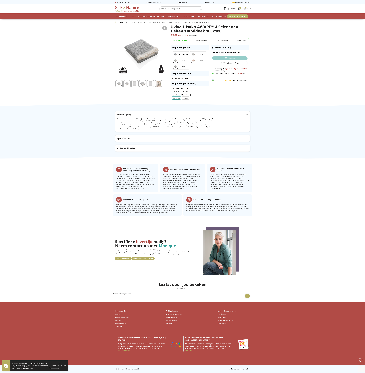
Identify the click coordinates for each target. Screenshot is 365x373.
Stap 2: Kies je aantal (181, 73)
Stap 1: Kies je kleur (181, 47)
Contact (117, 314)
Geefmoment (189, 16)
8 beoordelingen (242, 2)
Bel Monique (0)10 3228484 (143, 258)
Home (127, 22)
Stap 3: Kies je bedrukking (184, 83)
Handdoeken (162, 22)
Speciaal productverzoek (237, 16)
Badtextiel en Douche (150, 22)
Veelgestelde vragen (122, 317)
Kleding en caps (136, 22)
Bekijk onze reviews (124, 350)
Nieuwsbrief (119, 326)
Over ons (118, 320)
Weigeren (64, 366)
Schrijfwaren (222, 317)
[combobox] (179, 9)
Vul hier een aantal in (180, 78)
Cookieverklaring (171, 320)
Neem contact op (123, 258)
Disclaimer (169, 323)
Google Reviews (120, 323)
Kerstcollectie (203, 16)
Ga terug (119, 22)
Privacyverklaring (171, 317)
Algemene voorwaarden (174, 314)
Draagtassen (222, 323)
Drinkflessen (222, 314)
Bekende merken (174, 16)
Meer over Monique (219, 16)
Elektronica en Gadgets (225, 320)
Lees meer (188, 350)
